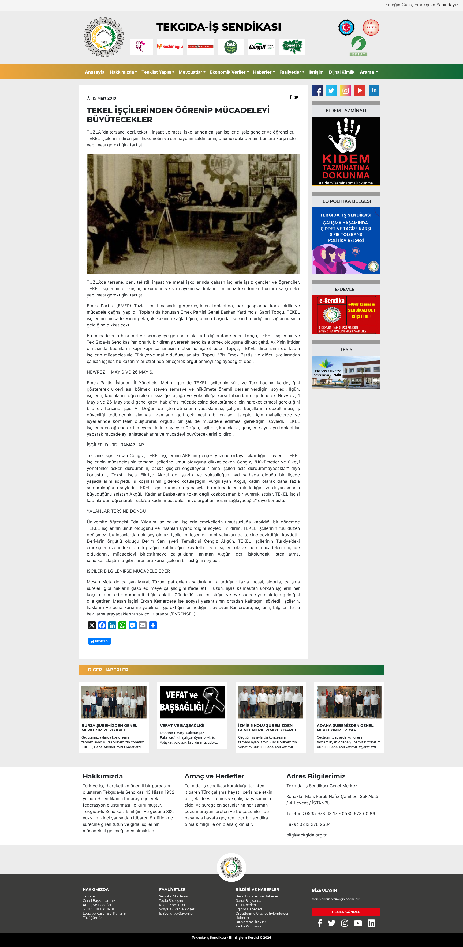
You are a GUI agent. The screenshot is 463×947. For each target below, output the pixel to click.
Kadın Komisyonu (250, 926)
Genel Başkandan (249, 901)
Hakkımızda (122, 72)
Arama (367, 72)
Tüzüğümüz (92, 918)
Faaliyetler (290, 72)
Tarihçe (89, 896)
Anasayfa (94, 72)
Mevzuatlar (190, 72)
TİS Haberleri (246, 905)
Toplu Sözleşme (171, 901)
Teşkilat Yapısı (156, 72)
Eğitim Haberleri (249, 909)
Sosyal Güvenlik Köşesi (177, 909)
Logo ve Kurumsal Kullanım (105, 913)
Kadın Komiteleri (172, 905)
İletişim (316, 72)
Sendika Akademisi (174, 896)
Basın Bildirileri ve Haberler (257, 896)
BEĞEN (101, 641)
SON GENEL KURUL (99, 909)
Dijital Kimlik (341, 72)
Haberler (262, 72)
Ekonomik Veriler (228, 72)
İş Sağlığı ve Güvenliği (176, 913)
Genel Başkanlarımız (99, 901)
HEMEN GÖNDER (346, 912)
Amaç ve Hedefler (97, 905)
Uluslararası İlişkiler (251, 922)
